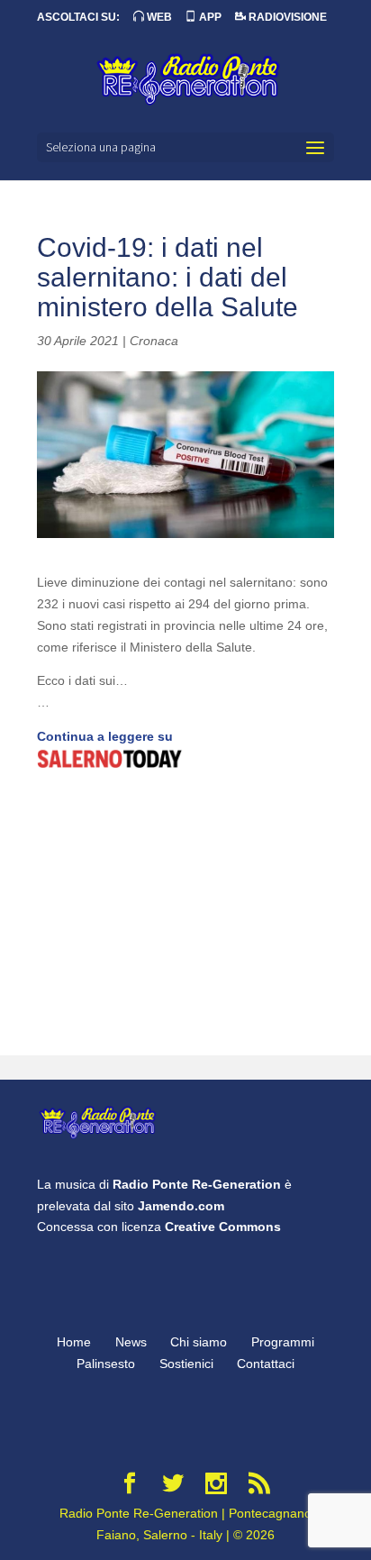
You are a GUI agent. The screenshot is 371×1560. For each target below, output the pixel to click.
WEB (158, 17)
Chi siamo (198, 1342)
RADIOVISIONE (286, 17)
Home (74, 1342)
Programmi (282, 1342)
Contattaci (265, 1363)
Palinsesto (106, 1363)
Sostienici (186, 1363)
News (131, 1342)
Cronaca (154, 340)
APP (209, 17)
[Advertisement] (185, 915)
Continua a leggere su (105, 736)
